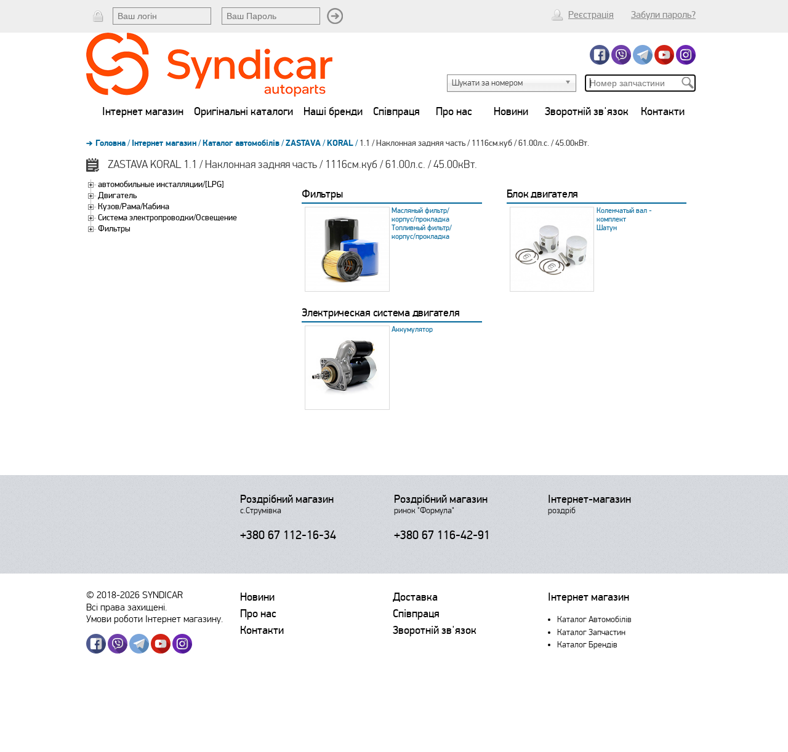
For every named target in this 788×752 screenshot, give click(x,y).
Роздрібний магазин (287, 499)
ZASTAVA (303, 143)
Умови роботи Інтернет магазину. (154, 619)
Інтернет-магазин (589, 499)
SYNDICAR (162, 595)
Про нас (454, 111)
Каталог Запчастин (591, 632)
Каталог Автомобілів (594, 619)
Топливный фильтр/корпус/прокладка (422, 232)
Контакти (663, 111)
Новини (511, 111)
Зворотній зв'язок (587, 111)
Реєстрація (591, 15)
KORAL (340, 143)
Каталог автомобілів (241, 143)
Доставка (415, 597)
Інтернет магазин (142, 111)
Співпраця (396, 111)
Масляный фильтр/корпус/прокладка (420, 215)
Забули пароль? (663, 15)
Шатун (607, 228)
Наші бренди (333, 111)
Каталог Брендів (587, 644)
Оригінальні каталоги (243, 111)
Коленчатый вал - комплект (624, 215)
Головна (110, 143)
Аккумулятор (412, 329)
